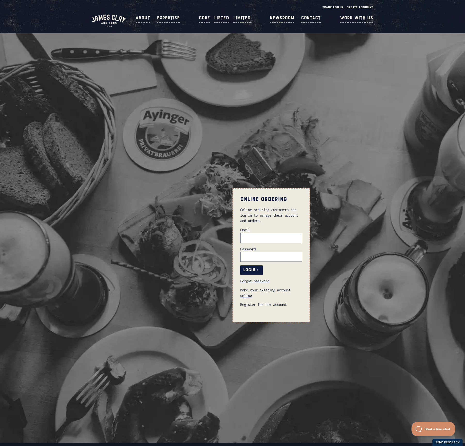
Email (245, 230)
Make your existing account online (265, 292)
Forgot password (254, 281)
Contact (311, 18)
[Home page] (109, 25)
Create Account (360, 7)
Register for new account (263, 305)
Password (248, 249)
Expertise (168, 18)
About (143, 18)
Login (249, 270)
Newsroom (282, 18)
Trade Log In (332, 7)
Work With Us (356, 18)
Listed (221, 18)
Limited (242, 18)
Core (204, 18)
